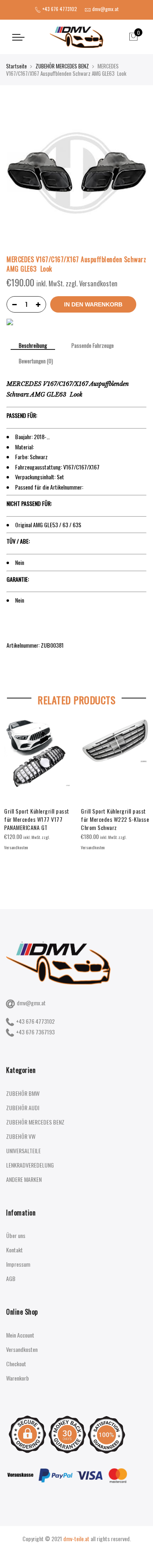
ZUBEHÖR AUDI (22, 1107)
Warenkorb (17, 1378)
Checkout (16, 1363)
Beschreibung (33, 345)
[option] (38, 785)
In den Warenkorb (93, 304)
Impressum (18, 1264)
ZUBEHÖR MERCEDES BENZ (62, 66)
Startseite (16, 66)
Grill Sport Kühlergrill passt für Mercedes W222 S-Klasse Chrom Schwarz (115, 819)
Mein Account (20, 1335)
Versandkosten (22, 1349)
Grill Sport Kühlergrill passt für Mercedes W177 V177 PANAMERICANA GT (36, 819)
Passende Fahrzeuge (92, 345)
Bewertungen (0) (36, 361)
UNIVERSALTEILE (23, 1150)
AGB (11, 1278)
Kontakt (14, 1249)
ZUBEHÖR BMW (23, 1093)
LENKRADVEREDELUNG (30, 1165)
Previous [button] (14, 795)
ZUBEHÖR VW (20, 1136)
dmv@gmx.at (31, 1002)
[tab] (33, 346)
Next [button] (139, 795)
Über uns (15, 1235)
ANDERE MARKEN (24, 1179)
